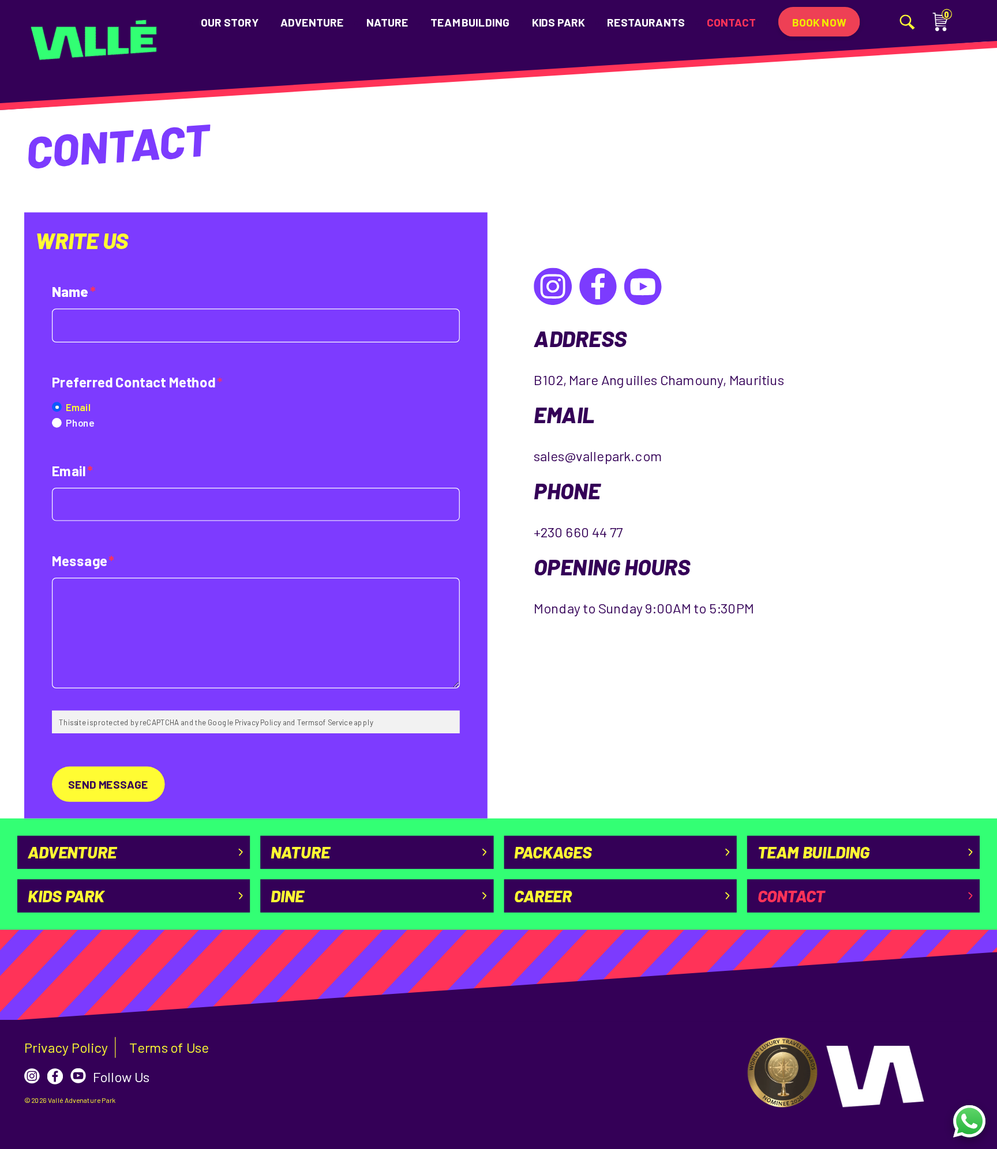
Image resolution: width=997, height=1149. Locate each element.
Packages (552, 852)
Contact (731, 21)
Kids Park (558, 21)
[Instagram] (553, 287)
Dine (287, 896)
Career (543, 896)
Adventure (312, 21)
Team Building (469, 21)
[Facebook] (598, 287)
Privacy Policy (66, 1047)
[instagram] (32, 1076)
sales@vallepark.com (598, 456)
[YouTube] (643, 286)
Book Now (819, 21)
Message (83, 560)
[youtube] (78, 1076)
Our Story (229, 21)
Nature (387, 21)
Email (78, 406)
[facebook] (55, 1076)
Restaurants (645, 21)
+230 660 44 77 (578, 532)
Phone (80, 422)
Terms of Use (169, 1047)
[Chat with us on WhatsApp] (969, 1121)
